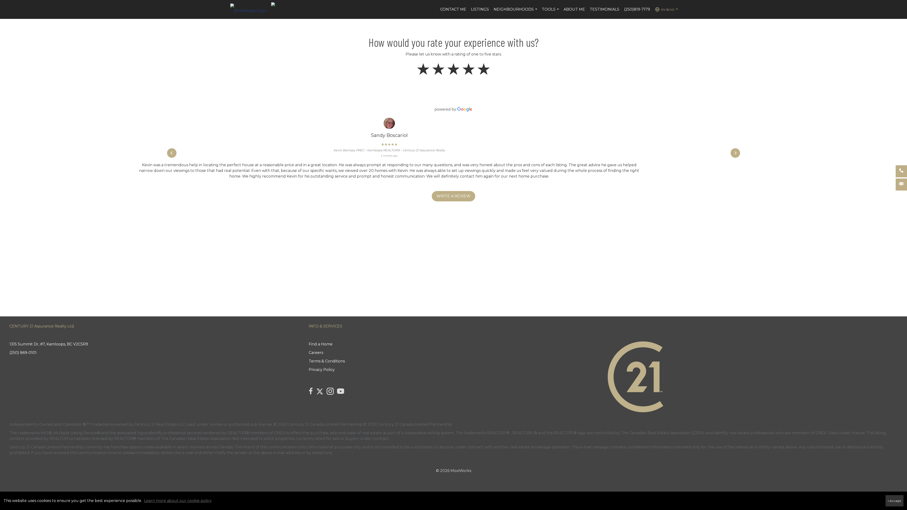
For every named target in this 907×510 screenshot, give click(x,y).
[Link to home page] (250, 9)
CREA (279, 433)
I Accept (894, 501)
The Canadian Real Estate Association (196, 438)
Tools (551, 12)
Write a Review (453, 196)
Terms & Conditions (327, 361)
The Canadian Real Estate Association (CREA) (663, 433)
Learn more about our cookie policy (178, 500)
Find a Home (321, 344)
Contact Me (453, 9)
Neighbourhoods (516, 12)
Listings (480, 9)
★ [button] (423, 69)
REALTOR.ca (61, 438)
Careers (316, 352)
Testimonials (604, 9)
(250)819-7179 (637, 9)
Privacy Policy (322, 369)
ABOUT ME (574, 9)
